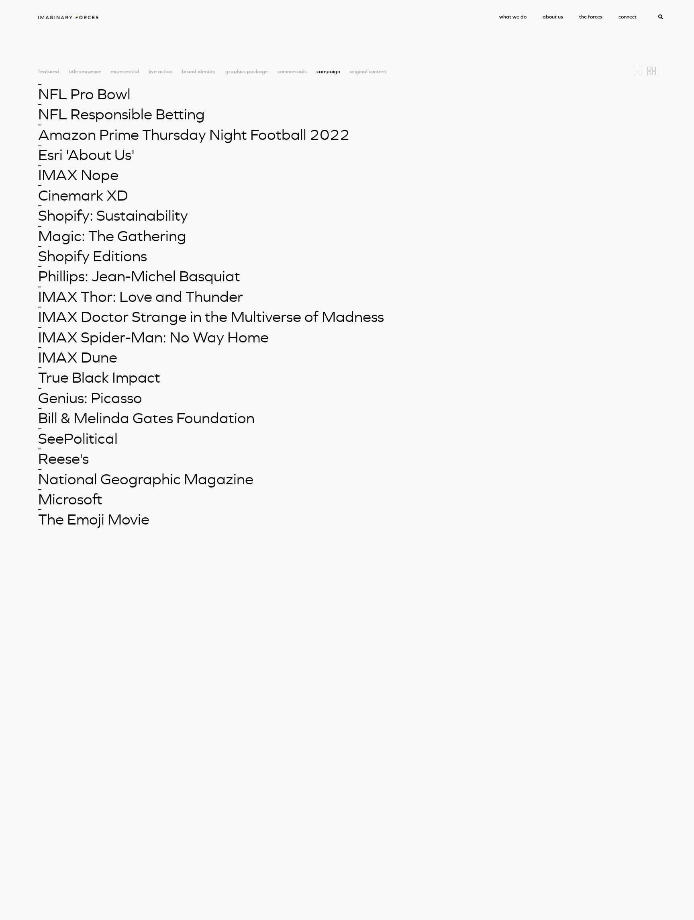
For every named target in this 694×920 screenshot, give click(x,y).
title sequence (85, 71)
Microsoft (70, 499)
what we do (513, 17)
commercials (292, 71)
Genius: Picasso (90, 398)
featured (48, 71)
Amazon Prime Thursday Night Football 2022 (194, 134)
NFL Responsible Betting (121, 114)
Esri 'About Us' (86, 155)
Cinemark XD (83, 195)
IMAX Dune (77, 357)
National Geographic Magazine (145, 479)
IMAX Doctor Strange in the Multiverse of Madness (211, 317)
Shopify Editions (92, 256)
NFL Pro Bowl (84, 94)
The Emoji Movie (93, 519)
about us (553, 17)
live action (160, 71)
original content (368, 71)
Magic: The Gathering (112, 236)
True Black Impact (99, 377)
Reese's (63, 458)
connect (627, 17)
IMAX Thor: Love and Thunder (140, 296)
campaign (328, 71)
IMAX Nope (78, 175)
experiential (125, 71)
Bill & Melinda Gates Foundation (146, 418)
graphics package (246, 71)
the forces (590, 17)
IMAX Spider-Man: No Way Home (153, 337)
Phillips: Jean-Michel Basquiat (139, 276)
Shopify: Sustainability (113, 215)
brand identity (199, 71)
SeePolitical (78, 438)
